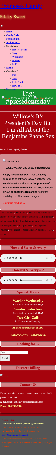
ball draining (21, 212)
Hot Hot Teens (19, 49)
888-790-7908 (15, 406)
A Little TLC (13, 42)
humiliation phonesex (30, 221)
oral (20, 225)
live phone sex (48, 221)
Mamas (16, 60)
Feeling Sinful (13, 39)
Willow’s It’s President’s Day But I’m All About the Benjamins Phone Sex (28, 126)
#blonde (4, 229)
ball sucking (34, 212)
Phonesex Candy (21, 5)
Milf (14, 64)
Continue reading (14, 203)
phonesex (27, 225)
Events (9, 67)
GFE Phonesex (46, 216)
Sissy (14, 53)
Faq (14, 75)
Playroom (11, 89)
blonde (3, 216)
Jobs (14, 78)
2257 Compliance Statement (15, 435)
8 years (10, 149)
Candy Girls (12, 35)
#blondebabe (15, 229)
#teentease (42, 229)
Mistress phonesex (8, 225)
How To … (17, 85)
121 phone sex (7, 212)
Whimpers (17, 57)
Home (9, 31)
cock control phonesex (27, 216)
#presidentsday (30, 229)
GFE (51, 229)
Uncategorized (40, 225)
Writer (24, 149)
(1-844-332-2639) (37, 335)
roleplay (4, 234)
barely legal (46, 212)
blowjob (11, 216)
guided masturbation (9, 221)
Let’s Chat (17, 82)
